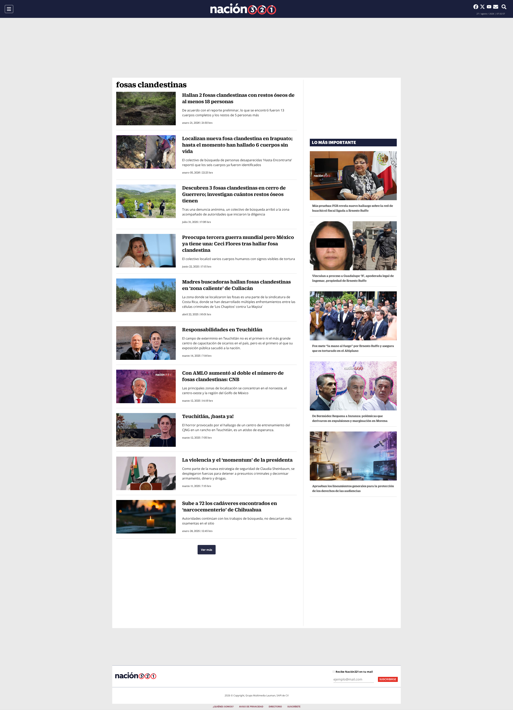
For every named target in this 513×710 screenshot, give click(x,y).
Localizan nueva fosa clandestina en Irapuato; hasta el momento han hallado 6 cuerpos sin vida (237, 145)
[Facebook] (476, 7)
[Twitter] (483, 7)
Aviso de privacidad (251, 707)
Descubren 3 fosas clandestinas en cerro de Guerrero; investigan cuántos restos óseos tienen (234, 194)
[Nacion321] (243, 8)
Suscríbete (293, 707)
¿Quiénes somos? (223, 707)
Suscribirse (387, 679)
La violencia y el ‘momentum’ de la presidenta (237, 460)
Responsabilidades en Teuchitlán (222, 329)
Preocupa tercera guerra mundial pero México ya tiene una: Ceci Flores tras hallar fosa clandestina (238, 243)
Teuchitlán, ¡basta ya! (208, 416)
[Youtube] (490, 7)
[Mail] (495, 7)
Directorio (275, 707)
